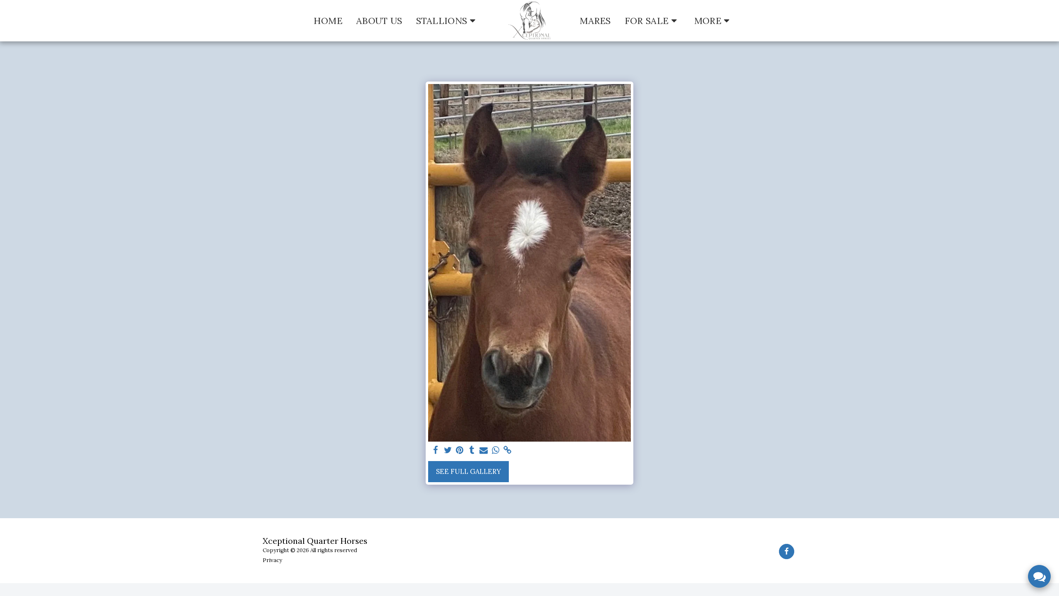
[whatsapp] (495, 450)
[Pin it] (459, 450)
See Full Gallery (468, 471)
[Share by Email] (483, 450)
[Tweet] (447, 450)
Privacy (272, 560)
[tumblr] (471, 450)
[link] (507, 450)
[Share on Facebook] (435, 450)
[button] (447, 21)
